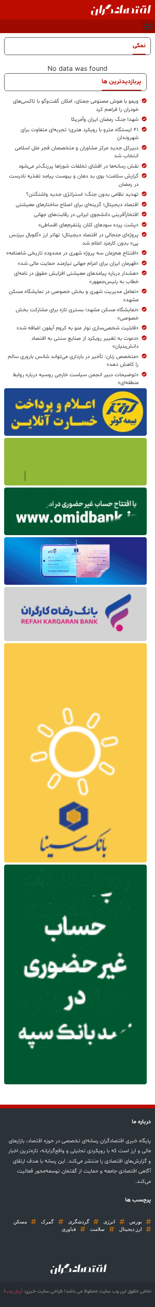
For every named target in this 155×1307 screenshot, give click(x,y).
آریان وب (13, 1291)
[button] (148, 26)
